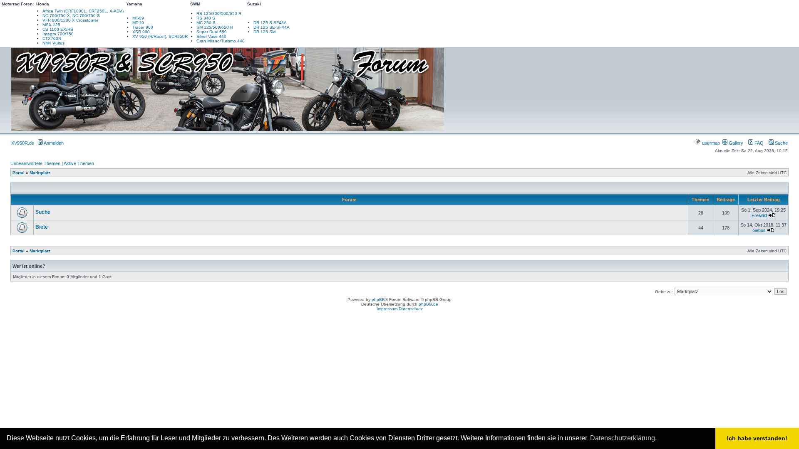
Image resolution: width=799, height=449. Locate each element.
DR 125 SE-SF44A (271, 27)
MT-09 (138, 18)
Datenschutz (411, 308)
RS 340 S (205, 18)
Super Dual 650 (211, 32)
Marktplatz (40, 172)
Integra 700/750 (58, 34)
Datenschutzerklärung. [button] (623, 438)
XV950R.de (22, 143)
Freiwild (759, 215)
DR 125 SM (264, 32)
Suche (781, 143)
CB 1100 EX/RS (57, 29)
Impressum (387, 308)
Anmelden (53, 143)
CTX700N (51, 38)
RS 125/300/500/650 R (218, 13)
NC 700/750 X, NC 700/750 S (71, 15)
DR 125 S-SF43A (270, 22)
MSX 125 (51, 24)
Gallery (735, 143)
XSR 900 (141, 32)
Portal (18, 172)
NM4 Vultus (53, 43)
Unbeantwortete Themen (35, 163)
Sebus (759, 230)
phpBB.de (428, 304)
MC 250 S (206, 22)
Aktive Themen (79, 163)
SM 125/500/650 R (214, 27)
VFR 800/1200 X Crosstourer (70, 20)
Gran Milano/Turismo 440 (220, 41)
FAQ (758, 143)
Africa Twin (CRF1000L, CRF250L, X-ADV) (83, 11)
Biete (41, 227)
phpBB (378, 299)
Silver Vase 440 (211, 36)
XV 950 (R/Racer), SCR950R (160, 36)
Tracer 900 (142, 27)
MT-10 (138, 22)
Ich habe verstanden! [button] (757, 438)
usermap (711, 143)
